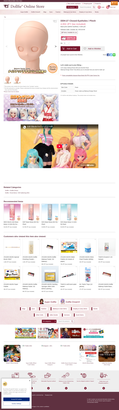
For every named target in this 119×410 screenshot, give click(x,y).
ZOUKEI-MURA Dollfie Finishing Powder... (30, 258)
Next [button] (56, 46)
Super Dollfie (24, 12)
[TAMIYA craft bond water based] (69, 274)
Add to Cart (72, 49)
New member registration (74, 3)
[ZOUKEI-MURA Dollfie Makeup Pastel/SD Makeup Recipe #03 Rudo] (50, 247)
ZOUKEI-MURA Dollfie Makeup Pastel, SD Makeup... (49, 259)
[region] (16, 393)
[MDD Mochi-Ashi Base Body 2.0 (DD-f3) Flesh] (12, 212)
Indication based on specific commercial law (33, 395)
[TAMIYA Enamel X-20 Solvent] (106, 247)
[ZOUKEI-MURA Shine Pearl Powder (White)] (87, 247)
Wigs (44, 12)
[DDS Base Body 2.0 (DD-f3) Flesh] (69, 212)
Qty (61, 43)
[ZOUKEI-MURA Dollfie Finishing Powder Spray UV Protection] (31, 247)
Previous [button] (7, 46)
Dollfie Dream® (35, 12)
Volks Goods (54, 315)
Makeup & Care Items (70, 12)
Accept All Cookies (16, 399)
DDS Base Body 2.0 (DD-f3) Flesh (68, 223)
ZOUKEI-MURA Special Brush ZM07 (11, 258)
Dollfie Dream (14, 190)
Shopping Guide (48, 395)
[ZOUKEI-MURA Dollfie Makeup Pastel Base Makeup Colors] (106, 274)
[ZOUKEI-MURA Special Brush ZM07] (12, 247)
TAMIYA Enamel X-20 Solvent (105, 258)
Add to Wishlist (94, 49)
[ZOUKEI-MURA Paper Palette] (12, 274)
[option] (31, 46)
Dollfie (7, 190)
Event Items (13, 193)
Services (67, 315)
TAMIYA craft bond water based (68, 285)
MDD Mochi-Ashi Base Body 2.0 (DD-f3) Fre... (11, 223)
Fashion (58, 12)
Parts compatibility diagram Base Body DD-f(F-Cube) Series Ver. (81, 75)
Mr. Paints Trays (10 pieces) (85, 285)
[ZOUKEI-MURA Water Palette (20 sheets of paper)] (69, 247)
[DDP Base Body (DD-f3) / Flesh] (31, 212)
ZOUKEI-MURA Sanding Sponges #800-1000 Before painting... (49, 286)
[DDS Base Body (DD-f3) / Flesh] (50, 212)
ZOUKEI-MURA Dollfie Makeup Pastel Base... (105, 285)
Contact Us (98, 3)
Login (102, 7)
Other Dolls (39, 315)
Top (5, 17)
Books (97, 12)
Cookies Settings (16, 403)
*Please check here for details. (12, 91)
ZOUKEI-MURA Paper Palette (11, 285)
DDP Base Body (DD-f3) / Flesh (31, 223)
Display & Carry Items (85, 12)
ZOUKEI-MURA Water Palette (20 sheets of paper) (67, 259)
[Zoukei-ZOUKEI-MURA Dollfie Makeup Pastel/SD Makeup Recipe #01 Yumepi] (31, 274)
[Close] (29, 380)
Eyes (51, 12)
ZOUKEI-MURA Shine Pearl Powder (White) (86, 258)
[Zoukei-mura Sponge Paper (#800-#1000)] (50, 274)
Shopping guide (88, 3)
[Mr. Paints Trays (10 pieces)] (87, 274)
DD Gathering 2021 (23, 193)
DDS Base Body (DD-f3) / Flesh (50, 223)
